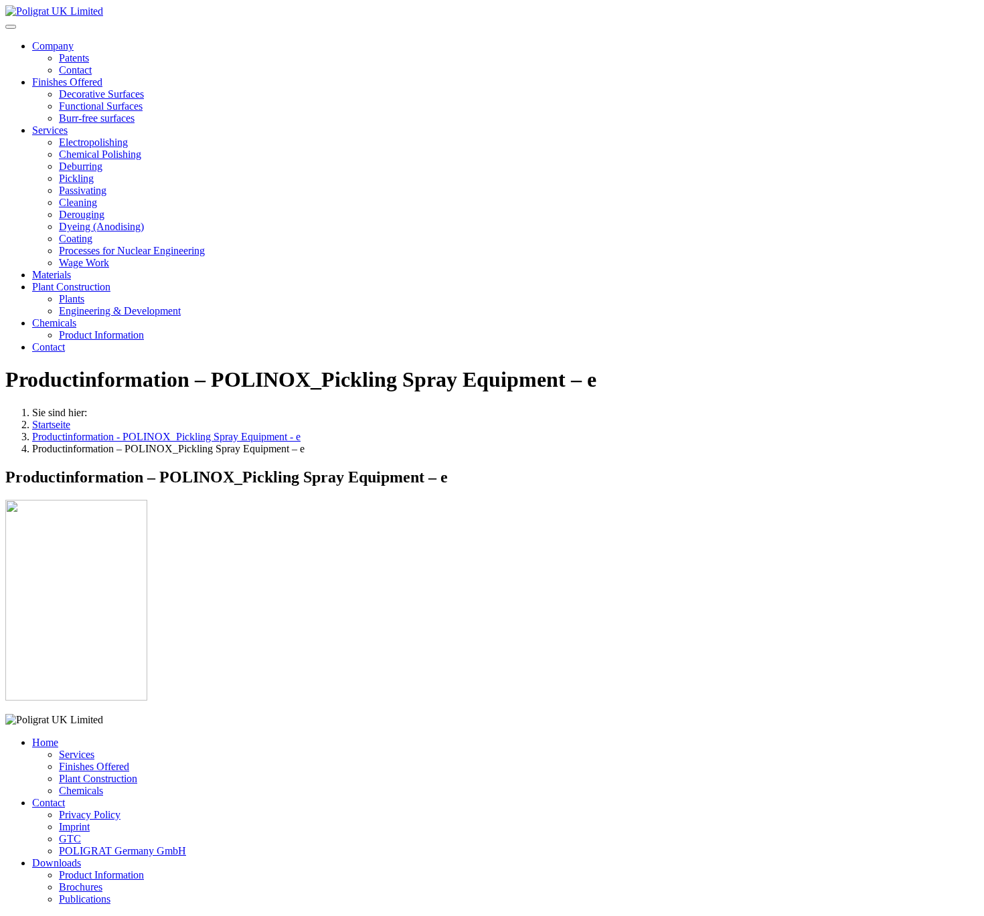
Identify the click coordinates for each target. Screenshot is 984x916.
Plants (71, 298)
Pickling (76, 178)
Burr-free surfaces (97, 118)
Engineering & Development (120, 310)
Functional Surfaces (101, 106)
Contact (75, 70)
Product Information (101, 335)
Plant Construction (71, 286)
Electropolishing (93, 142)
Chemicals (54, 323)
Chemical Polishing (100, 154)
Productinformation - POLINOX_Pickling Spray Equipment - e (166, 436)
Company (53, 46)
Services (50, 130)
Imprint (74, 826)
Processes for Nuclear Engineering (132, 250)
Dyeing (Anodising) (101, 226)
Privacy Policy (89, 814)
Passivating (82, 190)
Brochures (80, 887)
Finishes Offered (67, 82)
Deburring (80, 166)
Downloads (56, 862)
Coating (75, 238)
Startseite (51, 424)
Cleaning (78, 202)
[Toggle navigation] (10, 27)
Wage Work (84, 262)
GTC (70, 838)
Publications (84, 899)
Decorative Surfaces (101, 94)
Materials (51, 274)
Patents (74, 58)
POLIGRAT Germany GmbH (122, 850)
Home (45, 742)
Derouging (81, 214)
